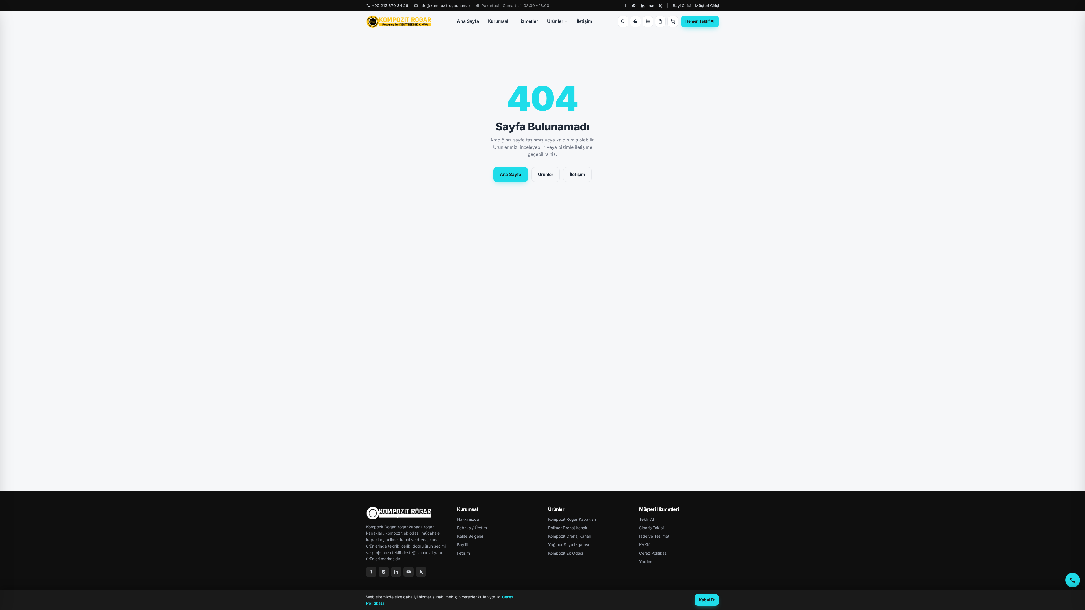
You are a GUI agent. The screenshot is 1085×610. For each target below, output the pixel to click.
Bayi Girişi (682, 5)
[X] (660, 6)
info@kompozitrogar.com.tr (445, 5)
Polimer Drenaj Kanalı (567, 527)
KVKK (644, 544)
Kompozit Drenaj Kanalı (569, 536)
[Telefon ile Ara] (1072, 580)
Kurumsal (498, 21)
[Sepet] (672, 21)
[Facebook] (625, 6)
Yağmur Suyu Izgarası (568, 544)
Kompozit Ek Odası (565, 553)
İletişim (584, 21)
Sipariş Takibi (651, 527)
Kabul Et (707, 600)
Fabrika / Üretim (472, 527)
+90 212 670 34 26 (390, 5)
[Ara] (623, 21)
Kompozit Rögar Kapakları (572, 519)
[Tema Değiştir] (635, 21)
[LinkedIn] (643, 6)
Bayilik (463, 544)
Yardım (645, 561)
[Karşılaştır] (648, 21)
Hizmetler (527, 21)
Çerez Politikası (653, 553)
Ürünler (555, 21)
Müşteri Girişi (707, 5)
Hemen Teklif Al (700, 21)
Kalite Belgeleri (470, 536)
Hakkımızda (468, 519)
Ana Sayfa (468, 21)
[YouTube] (651, 6)
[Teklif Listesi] (660, 21)
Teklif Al (646, 519)
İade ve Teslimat (654, 536)
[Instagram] (634, 6)
